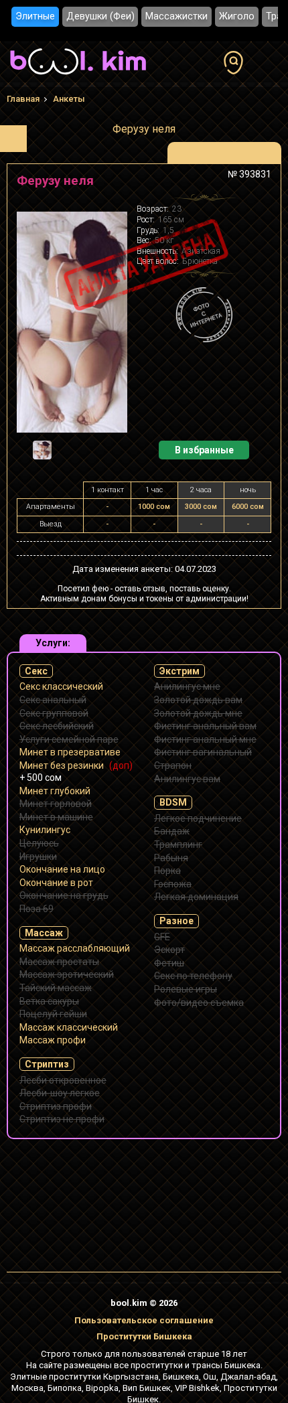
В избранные (204, 450)
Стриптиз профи (55, 1106)
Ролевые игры (185, 989)
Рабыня (171, 858)
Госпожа (173, 884)
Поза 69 (36, 908)
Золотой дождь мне (198, 713)
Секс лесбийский (56, 726)
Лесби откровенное (62, 1080)
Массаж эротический (66, 974)
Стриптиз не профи (61, 1119)
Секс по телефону (193, 975)
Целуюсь (39, 843)
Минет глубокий (54, 791)
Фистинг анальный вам (205, 726)
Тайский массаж (55, 987)
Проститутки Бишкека (144, 1336)
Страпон (173, 765)
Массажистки (176, 16)
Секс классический (61, 686)
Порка (167, 870)
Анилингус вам (187, 778)
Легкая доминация (196, 896)
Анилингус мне (187, 686)
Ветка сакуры (49, 1001)
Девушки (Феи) (100, 16)
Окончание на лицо (62, 869)
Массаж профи (52, 1040)
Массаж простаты (59, 961)
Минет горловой (55, 803)
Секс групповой (53, 713)
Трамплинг (178, 844)
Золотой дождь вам (198, 699)
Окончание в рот (56, 882)
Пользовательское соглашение (144, 1320)
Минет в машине (56, 817)
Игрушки (38, 856)
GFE (162, 937)
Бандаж (172, 831)
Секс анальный (52, 699)
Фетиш (169, 963)
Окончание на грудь (64, 895)
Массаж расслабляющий (74, 948)
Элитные (35, 16)
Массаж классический (68, 1027)
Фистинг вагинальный (203, 752)
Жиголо (237, 16)
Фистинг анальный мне (205, 739)
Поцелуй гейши (53, 1014)
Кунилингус (44, 829)
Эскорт (169, 949)
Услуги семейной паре (69, 739)
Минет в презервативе (70, 752)
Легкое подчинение (198, 818)
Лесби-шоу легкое (59, 1093)
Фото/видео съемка (199, 1002)
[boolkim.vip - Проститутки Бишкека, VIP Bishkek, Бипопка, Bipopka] (78, 76)
